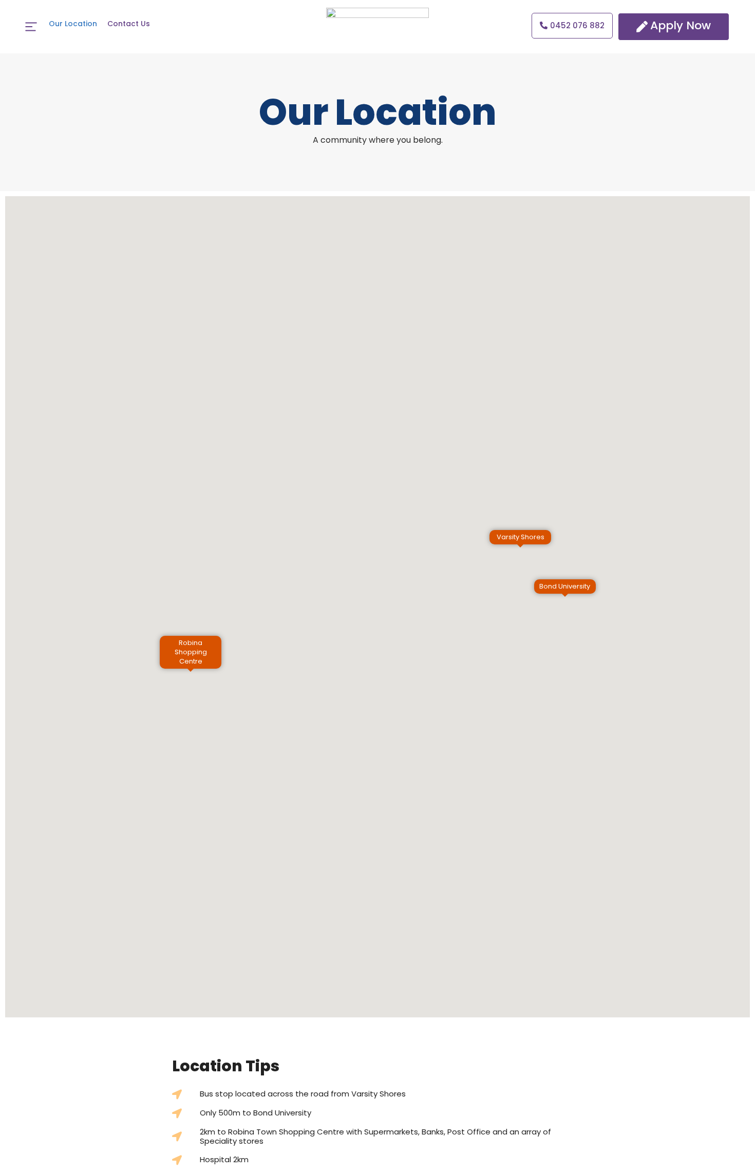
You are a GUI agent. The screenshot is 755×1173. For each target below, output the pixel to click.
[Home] (31, 26)
